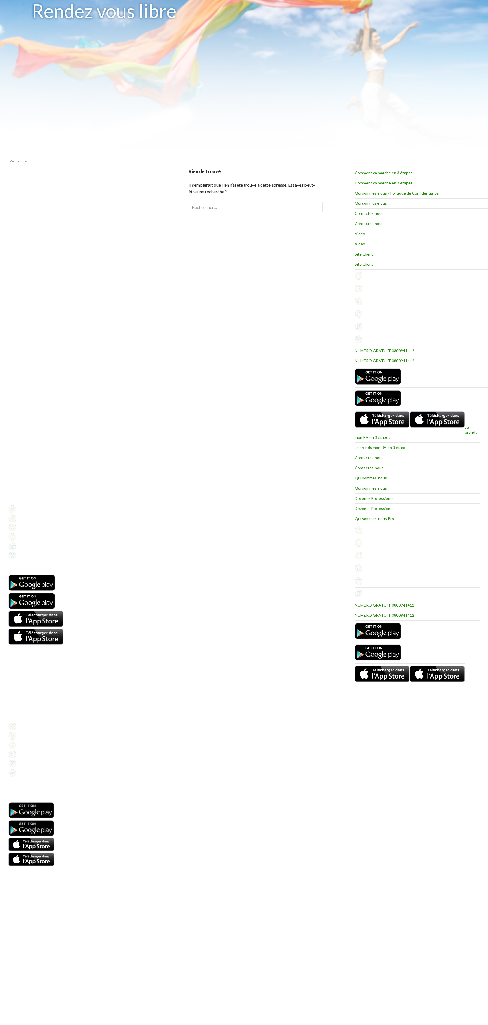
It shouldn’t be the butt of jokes (31, 191)
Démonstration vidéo (24, 698)
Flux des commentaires (26, 397)
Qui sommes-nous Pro (374, 518)
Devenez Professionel (374, 498)
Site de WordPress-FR (25, 404)
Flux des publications (24, 391)
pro (11, 348)
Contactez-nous (369, 213)
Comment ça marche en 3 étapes (384, 172)
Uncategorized (19, 355)
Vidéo (360, 233)
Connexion (16, 384)
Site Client (364, 254)
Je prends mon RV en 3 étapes (381, 447)
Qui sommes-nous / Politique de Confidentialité (397, 193)
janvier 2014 (17, 313)
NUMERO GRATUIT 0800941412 (384, 350)
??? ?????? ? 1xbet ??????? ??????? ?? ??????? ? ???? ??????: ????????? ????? (31, 202)
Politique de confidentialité (28, 501)
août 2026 (16, 306)
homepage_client (21, 341)
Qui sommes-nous (371, 203)
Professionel (18, 487)
